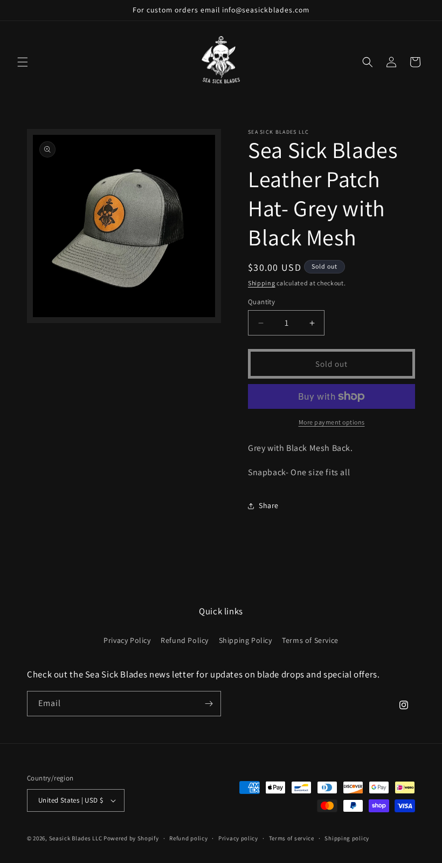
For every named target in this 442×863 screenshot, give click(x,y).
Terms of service (291, 838)
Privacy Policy (126, 640)
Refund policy (188, 838)
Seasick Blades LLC (75, 838)
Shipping (261, 283)
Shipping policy (346, 838)
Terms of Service (310, 640)
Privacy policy (238, 838)
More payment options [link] (332, 422)
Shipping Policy (245, 640)
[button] (22, 62)
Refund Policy (185, 640)
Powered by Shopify (131, 838)
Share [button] (269, 505)
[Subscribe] (208, 703)
